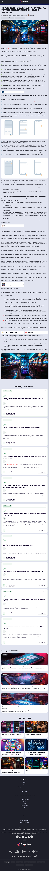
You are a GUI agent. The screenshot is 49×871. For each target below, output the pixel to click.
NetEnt (24, 801)
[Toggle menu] (2, 1)
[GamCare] (26, 851)
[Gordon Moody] (36, 851)
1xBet (8, 48)
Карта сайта (24, 791)
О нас (24, 816)
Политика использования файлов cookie (24, 869)
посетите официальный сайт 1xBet (32, 101)
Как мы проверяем (24, 822)
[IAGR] (11, 851)
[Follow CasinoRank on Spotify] (29, 836)
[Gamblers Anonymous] (17, 851)
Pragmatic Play (24, 805)
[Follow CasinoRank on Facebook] (17, 836)
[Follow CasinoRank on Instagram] (20, 836)
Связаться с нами (24, 818)
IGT (24, 807)
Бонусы (24, 782)
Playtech (24, 803)
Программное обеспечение (24, 787)
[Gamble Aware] (22, 856)
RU (23, 839)
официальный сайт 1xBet (12, 464)
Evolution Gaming (24, 799)
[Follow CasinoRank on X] (23, 836)
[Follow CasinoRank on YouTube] (26, 836)
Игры (24, 784)
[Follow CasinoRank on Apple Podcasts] (31, 836)
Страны (24, 789)
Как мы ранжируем (24, 820)
